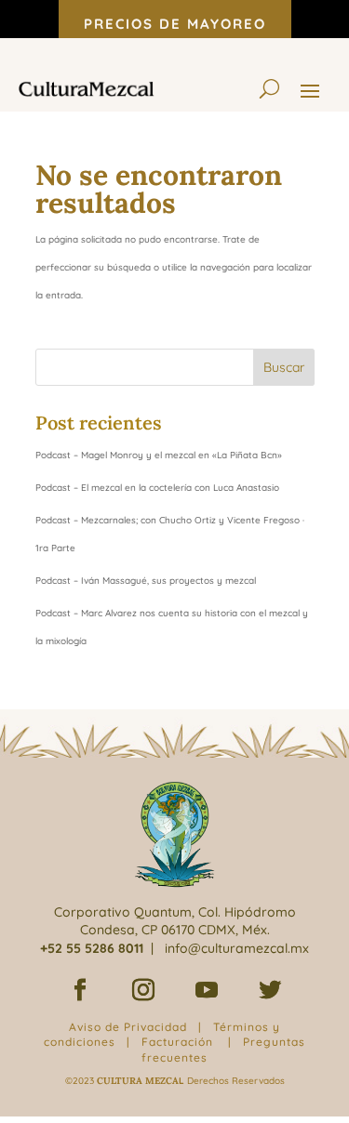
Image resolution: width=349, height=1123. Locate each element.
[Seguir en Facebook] (80, 990)
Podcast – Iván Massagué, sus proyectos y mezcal (145, 581)
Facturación (177, 1042)
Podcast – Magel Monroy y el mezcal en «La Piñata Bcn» (158, 455)
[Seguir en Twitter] (270, 990)
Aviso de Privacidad (128, 1027)
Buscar (283, 367)
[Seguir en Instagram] (143, 990)
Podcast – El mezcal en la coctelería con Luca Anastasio (157, 488)
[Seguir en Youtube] (207, 990)
